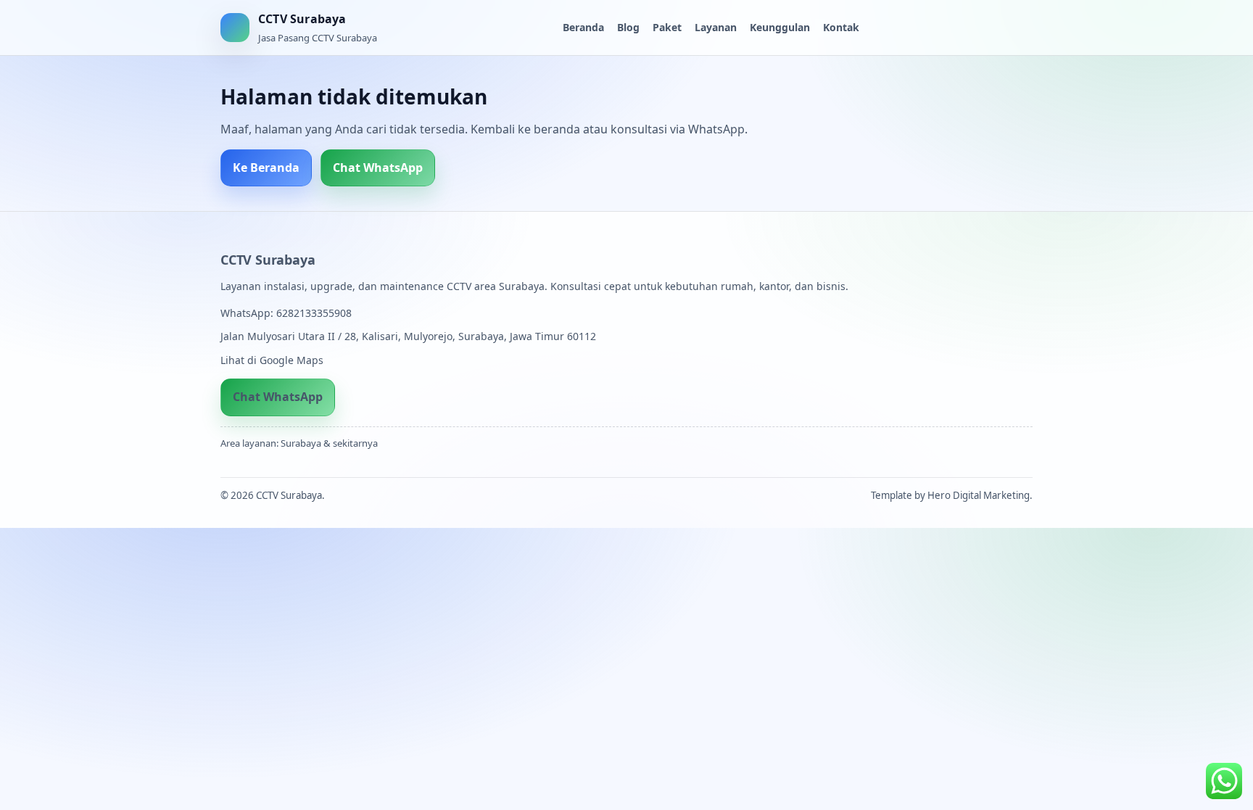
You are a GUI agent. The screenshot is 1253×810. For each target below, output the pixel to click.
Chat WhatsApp (378, 167)
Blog (628, 27)
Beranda (583, 27)
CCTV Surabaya (267, 259)
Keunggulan (780, 27)
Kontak (841, 27)
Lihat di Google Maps (271, 360)
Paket (667, 27)
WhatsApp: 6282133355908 (286, 313)
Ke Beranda (266, 167)
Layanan (716, 27)
